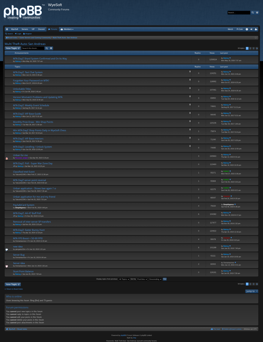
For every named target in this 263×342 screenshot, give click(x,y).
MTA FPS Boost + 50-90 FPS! (28, 238)
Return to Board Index (15, 289)
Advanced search (257, 12)
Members (68, 29)
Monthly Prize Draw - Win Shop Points (33, 121)
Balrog (18, 61)
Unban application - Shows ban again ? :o (34, 188)
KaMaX (226, 171)
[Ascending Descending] (155, 279)
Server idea (19, 263)
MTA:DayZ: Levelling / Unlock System (32, 146)
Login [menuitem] (252, 30)
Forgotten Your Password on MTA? (31, 80)
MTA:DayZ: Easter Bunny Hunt (29, 230)
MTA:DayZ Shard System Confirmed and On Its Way (40, 58)
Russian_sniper (21, 158)
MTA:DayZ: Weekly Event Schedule (31, 105)
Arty (134, 338)
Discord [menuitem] (41, 29)
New (11, 48)
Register (29, 34)
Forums (54, 29)
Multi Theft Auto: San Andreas (25, 44)
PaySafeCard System (23, 205)
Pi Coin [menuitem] (240, 29)
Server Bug (19, 254)
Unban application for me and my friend (34, 196)
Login (19, 34)
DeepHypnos (20, 208)
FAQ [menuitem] (248, 30)
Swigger (226, 196)
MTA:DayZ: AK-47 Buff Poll (27, 213)
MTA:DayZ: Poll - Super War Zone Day (33, 163)
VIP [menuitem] (33, 29)
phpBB (123, 335)
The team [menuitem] (216, 329)
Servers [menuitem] (25, 29)
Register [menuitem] (256, 30)
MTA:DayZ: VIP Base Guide (27, 113)
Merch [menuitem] (230, 29)
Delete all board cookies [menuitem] (233, 329)
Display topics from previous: (107, 279)
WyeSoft (14, 29)
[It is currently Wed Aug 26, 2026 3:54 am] (256, 38)
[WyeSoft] (25, 12)
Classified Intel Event (24, 171)
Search (252, 12)
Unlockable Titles (22, 88)
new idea (18, 246)
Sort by (133, 279)
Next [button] (256, 48)
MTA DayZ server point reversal (29, 180)
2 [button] (250, 48)
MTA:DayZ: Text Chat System (28, 72)
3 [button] (253, 48)
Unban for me (20, 155)
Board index (22, 329)
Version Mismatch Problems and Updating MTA (38, 97)
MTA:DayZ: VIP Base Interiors (28, 138)
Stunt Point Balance (23, 271)
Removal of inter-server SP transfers (32, 221)
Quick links (7, 30)
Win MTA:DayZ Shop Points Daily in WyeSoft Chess (39, 130)
